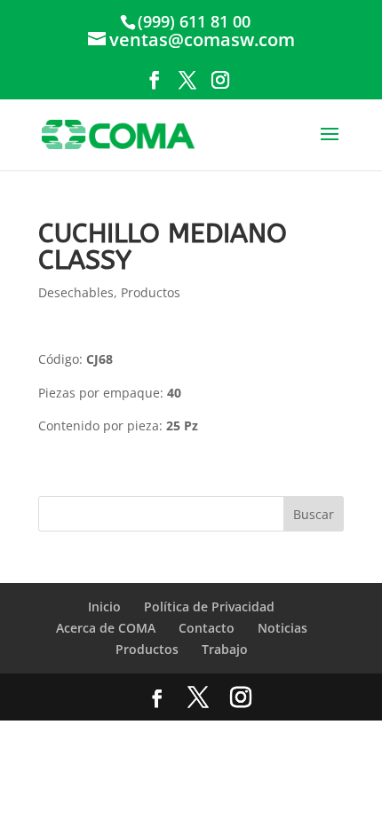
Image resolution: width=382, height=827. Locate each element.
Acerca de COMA (105, 627)
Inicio (104, 606)
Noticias (282, 627)
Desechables (76, 292)
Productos (150, 292)
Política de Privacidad (209, 606)
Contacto (207, 627)
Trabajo (225, 649)
